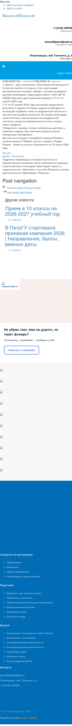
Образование (14, 562)
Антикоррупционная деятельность (25, 647)
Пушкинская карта (17, 651)
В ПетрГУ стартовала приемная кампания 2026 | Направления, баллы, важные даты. (35, 235)
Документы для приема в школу (24, 593)
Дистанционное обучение (21, 607)
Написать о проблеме (21, 350)
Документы (13, 567)
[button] (71, 76)
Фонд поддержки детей (19, 661)
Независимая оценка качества (23, 576)
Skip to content (14, 8)
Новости (55, 81)
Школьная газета (16, 656)
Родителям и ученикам (19, 597)
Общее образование (18, 571)
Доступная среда (16, 616)
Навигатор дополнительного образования (30, 602)
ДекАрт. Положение (13, 156)
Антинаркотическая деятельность (25, 642)
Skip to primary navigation (20, 5)
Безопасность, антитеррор (21, 637)
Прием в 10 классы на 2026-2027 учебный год (32, 211)
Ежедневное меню (17, 611)
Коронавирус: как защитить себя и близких (30, 633)
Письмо (7, 152)
